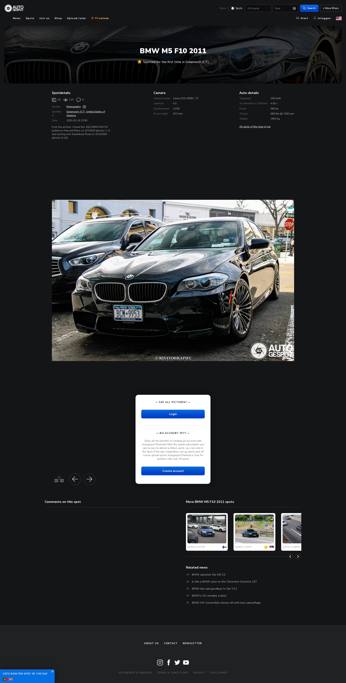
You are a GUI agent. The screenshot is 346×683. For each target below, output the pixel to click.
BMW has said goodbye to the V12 (214, 589)
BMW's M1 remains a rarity (209, 596)
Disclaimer (218, 672)
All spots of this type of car (255, 126)
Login (173, 414)
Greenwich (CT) (75, 111)
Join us (44, 18)
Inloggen (324, 18)
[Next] (297, 556)
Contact (171, 643)
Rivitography (73, 106)
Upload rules (76, 18)
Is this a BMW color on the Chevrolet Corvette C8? (224, 582)
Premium (101, 18)
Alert (304, 18)
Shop (58, 18)
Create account (173, 471)
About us (151, 643)
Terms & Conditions (172, 672)
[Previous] (290, 556)
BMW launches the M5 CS (209, 575)
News (223, 8)
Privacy (199, 672)
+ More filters (331, 8)
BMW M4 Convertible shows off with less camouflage (226, 603)
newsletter (192, 643)
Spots (239, 8)
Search (311, 8)
